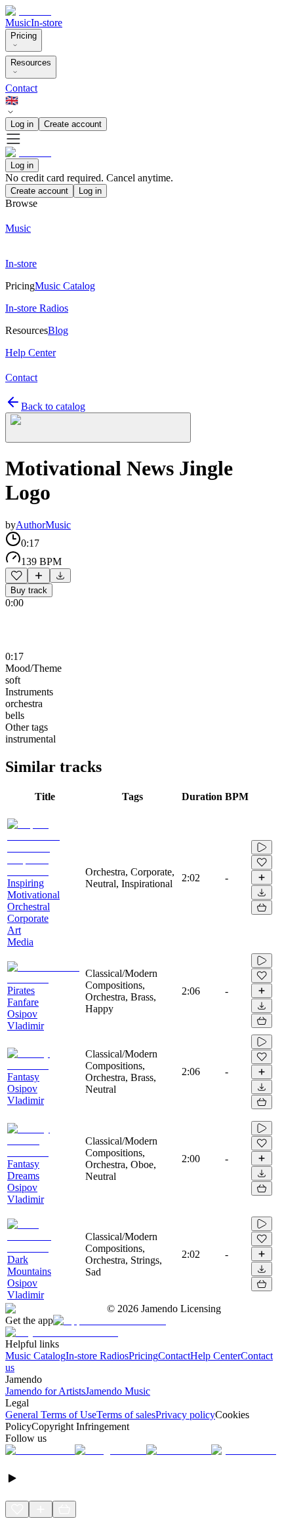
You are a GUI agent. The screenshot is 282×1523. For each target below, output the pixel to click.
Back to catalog (53, 406)
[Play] (98, 428)
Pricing (23, 36)
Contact (21, 88)
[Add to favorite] (16, 575)
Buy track (28, 590)
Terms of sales (125, 1414)
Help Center (215, 1355)
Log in (21, 124)
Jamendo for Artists (45, 1391)
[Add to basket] (261, 907)
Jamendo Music (117, 1391)
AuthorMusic (43, 524)
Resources (30, 62)
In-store (46, 22)
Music (18, 22)
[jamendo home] (28, 10)
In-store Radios (97, 1355)
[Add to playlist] (39, 575)
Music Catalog (35, 1355)
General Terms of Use (50, 1414)
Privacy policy (185, 1414)
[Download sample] (60, 575)
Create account (73, 124)
